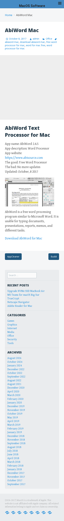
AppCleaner (13, 256)
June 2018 (12, 454)
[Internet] (13, 512)
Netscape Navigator (18, 302)
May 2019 (12, 417)
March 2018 (13, 462)
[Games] (31, 512)
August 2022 (14, 380)
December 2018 (15, 436)
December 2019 (15, 406)
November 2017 (16, 476)
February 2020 (15, 399)
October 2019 (14, 413)
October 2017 (14, 480)
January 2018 (14, 469)
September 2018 (16, 443)
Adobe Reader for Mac (19, 306)
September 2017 (16, 484)
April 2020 (13, 391)
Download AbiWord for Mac (23, 238)
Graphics (12, 324)
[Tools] (49, 512)
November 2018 (16, 439)
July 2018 (12, 450)
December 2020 (15, 387)
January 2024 (14, 365)
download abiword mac (32, 42)
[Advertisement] (32, 87)
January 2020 (14, 402)
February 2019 (15, 428)
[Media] (25, 512)
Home (8, 15)
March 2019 (13, 424)
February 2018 (15, 465)
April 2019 (13, 421)
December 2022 (15, 369)
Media (10, 332)
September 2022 (16, 376)
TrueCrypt (13, 298)
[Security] (43, 512)
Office (49, 38)
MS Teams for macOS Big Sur (23, 295)
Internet (12, 328)
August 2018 (14, 447)
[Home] (7, 512)
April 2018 (13, 458)
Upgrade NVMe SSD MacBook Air (26, 291)
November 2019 (16, 410)
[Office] (19, 512)
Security (12, 339)
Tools (10, 343)
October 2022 (14, 373)
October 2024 (14, 362)
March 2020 (13, 395)
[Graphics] (37, 512)
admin (36, 38)
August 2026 (14, 358)
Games (10, 321)
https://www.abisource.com (24, 158)
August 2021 (14, 384)
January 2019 (14, 432)
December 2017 (15, 473)
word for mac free (35, 45)
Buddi (54, 256)
